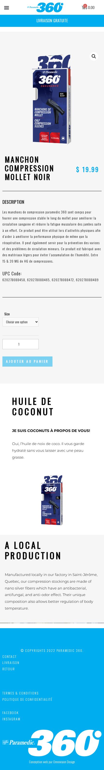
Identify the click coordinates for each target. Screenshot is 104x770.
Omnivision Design (64, 761)
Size (7, 313)
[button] (6, 7)
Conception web (38, 761)
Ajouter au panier (27, 361)
